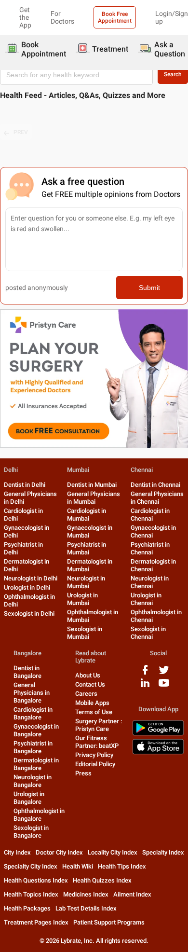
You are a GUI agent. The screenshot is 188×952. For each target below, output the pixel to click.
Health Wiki (77, 866)
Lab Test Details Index (86, 908)
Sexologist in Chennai (148, 632)
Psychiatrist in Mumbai (86, 548)
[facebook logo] (145, 673)
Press (83, 773)
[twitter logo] (164, 673)
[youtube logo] (164, 686)
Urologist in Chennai (146, 599)
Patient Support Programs (109, 922)
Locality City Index (112, 852)
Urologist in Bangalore (28, 797)
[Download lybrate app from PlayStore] (158, 733)
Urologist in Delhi (27, 587)
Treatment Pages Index (36, 922)
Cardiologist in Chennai (150, 514)
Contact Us (90, 684)
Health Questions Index (36, 880)
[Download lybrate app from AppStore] (158, 752)
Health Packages (27, 908)
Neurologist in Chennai (150, 582)
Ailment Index (132, 894)
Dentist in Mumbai (92, 484)
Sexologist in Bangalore (31, 831)
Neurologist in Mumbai (86, 582)
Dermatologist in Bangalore (36, 764)
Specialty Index (163, 852)
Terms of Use (93, 712)
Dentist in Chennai (155, 484)
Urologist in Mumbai (82, 599)
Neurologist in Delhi (30, 578)
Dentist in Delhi (24, 484)
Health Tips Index (122, 866)
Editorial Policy (95, 764)
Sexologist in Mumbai (84, 632)
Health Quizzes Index (102, 880)
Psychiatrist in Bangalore (33, 747)
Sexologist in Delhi (29, 613)
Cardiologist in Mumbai (86, 514)
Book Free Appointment (115, 17)
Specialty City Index (30, 866)
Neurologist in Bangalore (32, 780)
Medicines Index (85, 894)
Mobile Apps (92, 702)
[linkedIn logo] (145, 686)
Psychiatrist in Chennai (150, 548)
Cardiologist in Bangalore (33, 713)
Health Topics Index (31, 894)
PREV (20, 132)
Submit (149, 287)
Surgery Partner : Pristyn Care (98, 724)
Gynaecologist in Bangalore (36, 730)
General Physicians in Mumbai (93, 497)
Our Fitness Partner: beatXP (97, 741)
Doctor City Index (59, 852)
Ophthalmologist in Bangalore (39, 814)
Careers (86, 693)
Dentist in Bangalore (27, 671)
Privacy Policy (94, 755)
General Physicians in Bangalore (31, 692)
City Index (17, 852)
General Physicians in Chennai (157, 497)
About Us (87, 675)
